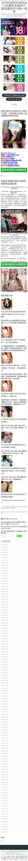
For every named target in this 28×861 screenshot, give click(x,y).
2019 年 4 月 (4, 764)
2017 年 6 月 (4, 821)
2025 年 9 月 (4, 565)
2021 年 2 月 (4, 706)
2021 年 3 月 (4, 704)
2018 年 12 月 (4, 774)
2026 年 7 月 (4, 547)
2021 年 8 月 (4, 691)
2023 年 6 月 (4, 633)
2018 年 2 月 (4, 800)
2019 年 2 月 (4, 769)
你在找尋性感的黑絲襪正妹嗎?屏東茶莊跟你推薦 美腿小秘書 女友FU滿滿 (14, 507)
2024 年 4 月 (4, 610)
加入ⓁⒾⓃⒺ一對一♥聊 (14, 99)
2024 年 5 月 (4, 607)
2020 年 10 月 (4, 717)
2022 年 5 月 (4, 667)
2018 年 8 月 (4, 785)
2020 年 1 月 (4, 740)
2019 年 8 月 (4, 753)
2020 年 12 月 (4, 712)
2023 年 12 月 (4, 620)
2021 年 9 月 (4, 688)
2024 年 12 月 (4, 589)
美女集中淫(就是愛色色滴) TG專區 (14, 95)
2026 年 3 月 (4, 557)
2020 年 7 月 (4, 725)
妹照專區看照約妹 (11, 856)
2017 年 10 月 (4, 811)
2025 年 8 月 (4, 568)
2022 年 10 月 (4, 654)
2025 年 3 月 (4, 581)
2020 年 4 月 (4, 732)
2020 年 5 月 (4, 730)
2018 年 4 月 (4, 795)
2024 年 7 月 (4, 602)
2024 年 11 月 (4, 591)
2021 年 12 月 (4, 680)
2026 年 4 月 (4, 555)
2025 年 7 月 (4, 570)
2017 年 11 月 (4, 808)
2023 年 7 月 (4, 631)
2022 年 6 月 (4, 665)
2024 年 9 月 (4, 597)
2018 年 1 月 (4, 803)
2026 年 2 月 (4, 560)
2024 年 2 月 (4, 615)
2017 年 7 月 (4, 819)
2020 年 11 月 (4, 714)
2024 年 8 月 (4, 599)
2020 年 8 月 (4, 722)
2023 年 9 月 (4, 625)
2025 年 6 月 (4, 573)
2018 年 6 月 (4, 790)
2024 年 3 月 (4, 612)
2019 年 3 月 (4, 766)
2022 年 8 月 (4, 659)
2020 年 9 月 (4, 719)
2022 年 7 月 (4, 662)
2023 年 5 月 (4, 636)
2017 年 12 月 (4, 806)
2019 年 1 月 (4, 772)
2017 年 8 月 (4, 816)
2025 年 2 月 (4, 583)
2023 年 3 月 (4, 641)
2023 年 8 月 (4, 628)
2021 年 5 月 (4, 698)
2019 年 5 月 (4, 761)
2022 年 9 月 (4, 657)
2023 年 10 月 (4, 623)
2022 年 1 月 (4, 678)
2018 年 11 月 (4, 777)
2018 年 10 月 (4, 780)
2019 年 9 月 (4, 751)
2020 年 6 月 (4, 727)
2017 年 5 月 (4, 824)
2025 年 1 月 (4, 586)
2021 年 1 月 (4, 709)
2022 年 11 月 (4, 651)
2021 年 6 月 (4, 696)
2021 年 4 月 (4, 701)
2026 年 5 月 (4, 552)
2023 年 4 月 (4, 638)
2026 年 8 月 (4, 544)
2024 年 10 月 (4, 594)
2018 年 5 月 (4, 793)
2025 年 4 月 (4, 578)
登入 (2, 841)
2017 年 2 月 (4, 832)
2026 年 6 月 (4, 550)
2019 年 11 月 (4, 746)
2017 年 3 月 (4, 829)
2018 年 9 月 (4, 782)
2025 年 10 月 (4, 563)
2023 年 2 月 (4, 644)
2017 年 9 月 (4, 813)
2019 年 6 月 (4, 759)
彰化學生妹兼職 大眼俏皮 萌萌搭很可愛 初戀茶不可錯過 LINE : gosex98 (13, 523)
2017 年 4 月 (4, 827)
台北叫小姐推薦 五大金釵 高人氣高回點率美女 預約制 (14, 512)
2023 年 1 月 (4, 646)
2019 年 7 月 (4, 756)
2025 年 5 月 (4, 576)
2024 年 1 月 (4, 617)
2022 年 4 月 (4, 670)
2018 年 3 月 (4, 798)
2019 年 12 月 (4, 743)
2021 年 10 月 (4, 685)
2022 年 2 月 (4, 675)
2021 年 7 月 (4, 693)
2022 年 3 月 (4, 672)
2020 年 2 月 (4, 738)
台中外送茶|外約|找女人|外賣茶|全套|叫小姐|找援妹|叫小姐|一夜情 (14, 7)
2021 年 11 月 (4, 683)
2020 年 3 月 (4, 735)
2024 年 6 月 (4, 604)
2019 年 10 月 (4, 748)
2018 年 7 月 (4, 787)
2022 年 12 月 (4, 649)
